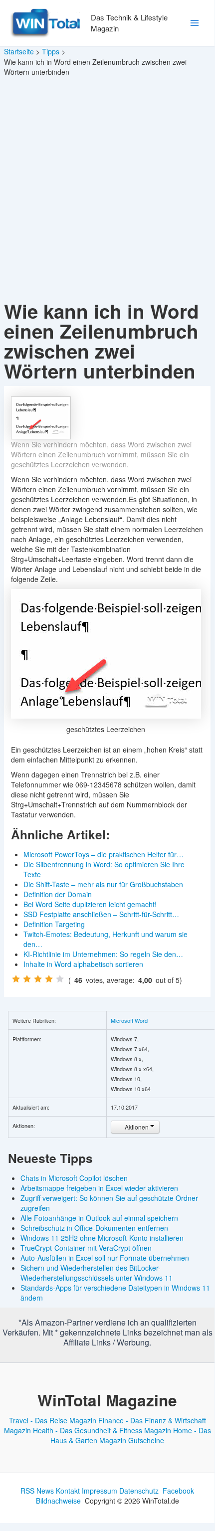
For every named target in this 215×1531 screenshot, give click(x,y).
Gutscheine (146, 1440)
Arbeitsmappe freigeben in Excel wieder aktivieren (99, 1188)
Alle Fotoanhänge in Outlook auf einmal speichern (99, 1218)
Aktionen (136, 1127)
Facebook (178, 1491)
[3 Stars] (38, 979)
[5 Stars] (60, 979)
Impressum (99, 1491)
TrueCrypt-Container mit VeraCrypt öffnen (86, 1248)
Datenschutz (139, 1491)
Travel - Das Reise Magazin (52, 1420)
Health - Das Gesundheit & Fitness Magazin (102, 1430)
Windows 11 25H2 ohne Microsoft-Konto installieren (102, 1238)
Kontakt (68, 1491)
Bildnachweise (58, 1501)
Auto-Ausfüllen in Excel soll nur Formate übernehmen (104, 1258)
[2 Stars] (27, 979)
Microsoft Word (129, 1020)
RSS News (37, 1491)
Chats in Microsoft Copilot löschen (74, 1178)
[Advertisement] (107, 189)
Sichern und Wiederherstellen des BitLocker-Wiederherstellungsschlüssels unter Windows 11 (96, 1273)
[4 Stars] (49, 979)
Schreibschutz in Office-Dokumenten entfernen (94, 1228)
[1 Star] (16, 979)
